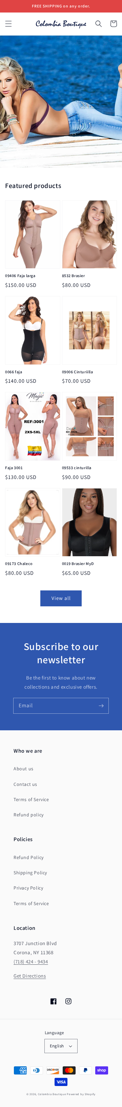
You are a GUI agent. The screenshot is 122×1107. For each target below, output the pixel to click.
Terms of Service (31, 799)
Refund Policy (29, 857)
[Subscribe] (101, 705)
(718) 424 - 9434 (31, 961)
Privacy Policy (28, 888)
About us (24, 769)
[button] (8, 23)
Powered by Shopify (81, 1094)
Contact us (25, 784)
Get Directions (30, 976)
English (57, 1046)
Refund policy (29, 815)
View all (61, 598)
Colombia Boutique (52, 1094)
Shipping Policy (30, 873)
